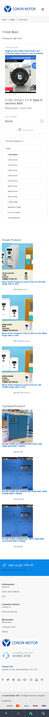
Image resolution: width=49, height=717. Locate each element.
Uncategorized (13, 217)
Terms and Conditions (10, 591)
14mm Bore (12, 160)
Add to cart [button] (41, 121)
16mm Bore (12, 165)
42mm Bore (12, 196)
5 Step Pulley (13, 202)
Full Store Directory (9, 611)
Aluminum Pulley (14, 207)
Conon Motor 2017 (12, 695)
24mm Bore (12, 175)
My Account (6, 622)
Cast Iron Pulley (14, 212)
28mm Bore (12, 186)
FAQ (3, 596)
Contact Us (6, 607)
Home (4, 19)
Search (18, 713)
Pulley (12, 19)
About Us (5, 587)
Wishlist (5, 632)
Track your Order (8, 627)
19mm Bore (12, 170)
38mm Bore (12, 191)
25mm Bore (12, 181)
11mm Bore (9, 47)
